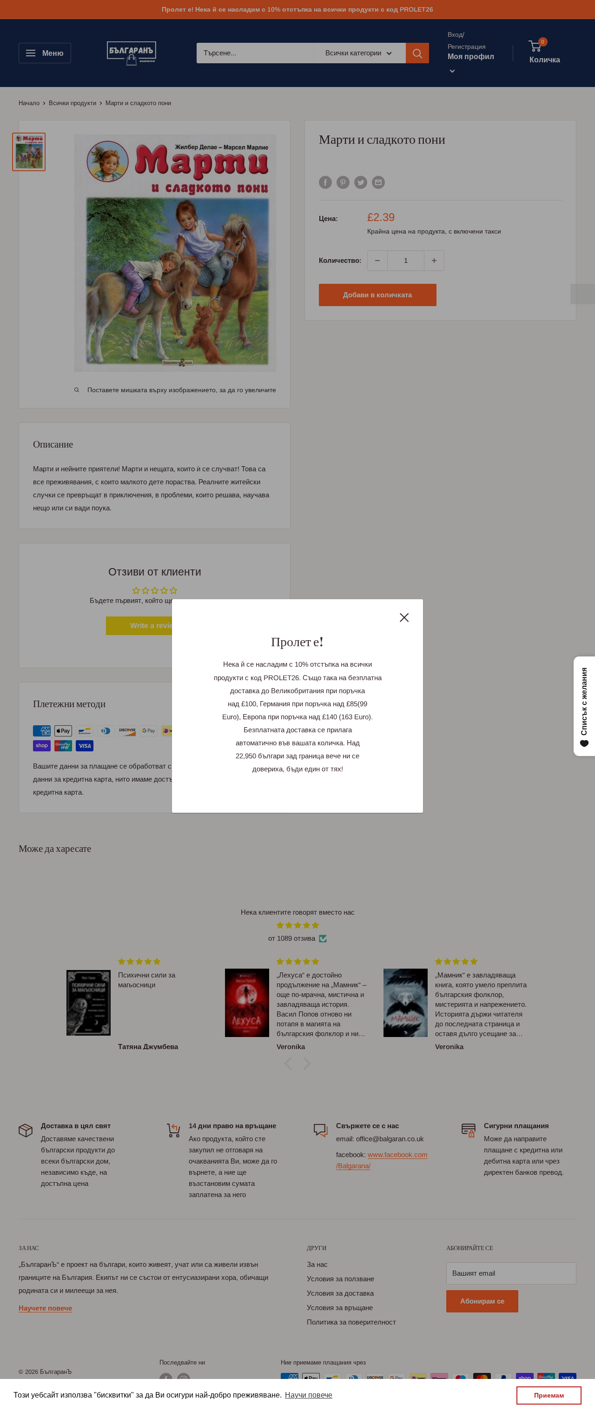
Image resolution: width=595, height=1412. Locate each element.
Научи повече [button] (308, 1395)
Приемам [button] (549, 1395)
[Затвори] (404, 616)
